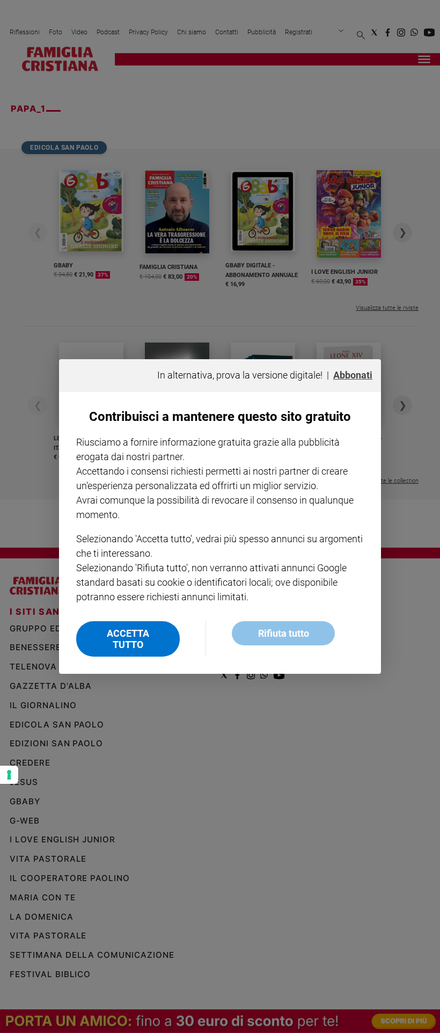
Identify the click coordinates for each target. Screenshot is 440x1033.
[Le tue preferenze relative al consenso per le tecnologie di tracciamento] (9, 775)
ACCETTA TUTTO (128, 639)
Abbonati (352, 375)
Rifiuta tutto (283, 633)
